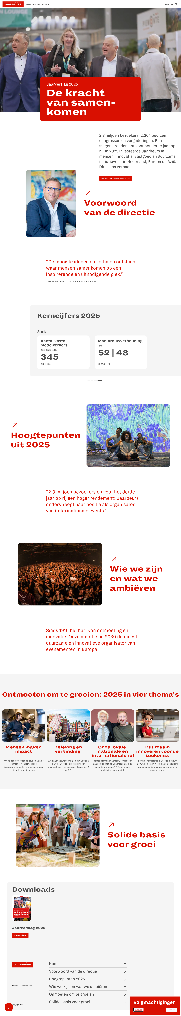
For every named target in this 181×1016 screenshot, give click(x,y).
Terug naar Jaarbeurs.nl (37, 4)
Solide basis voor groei (69, 1002)
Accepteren (172, 1010)
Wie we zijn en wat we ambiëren (78, 987)
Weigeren (139, 1010)
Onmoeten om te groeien (71, 994)
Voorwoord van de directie (73, 971)
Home (54, 964)
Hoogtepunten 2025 (67, 979)
